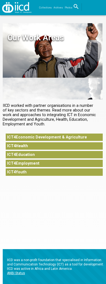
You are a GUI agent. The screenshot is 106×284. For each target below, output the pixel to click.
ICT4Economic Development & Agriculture (47, 137)
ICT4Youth (17, 172)
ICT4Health (17, 146)
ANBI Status (16, 273)
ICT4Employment (23, 163)
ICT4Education (21, 154)
